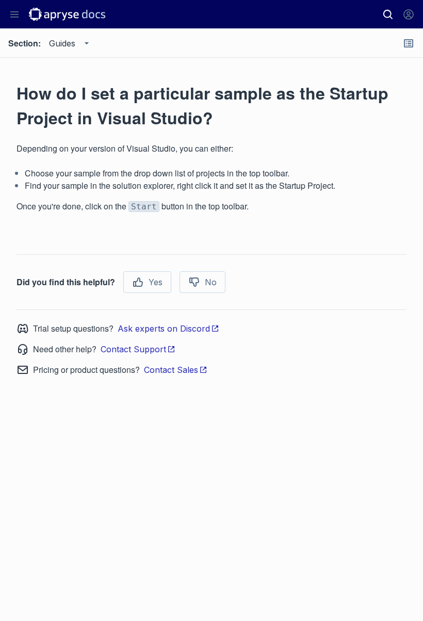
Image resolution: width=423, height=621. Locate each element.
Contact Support (133, 349)
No (211, 282)
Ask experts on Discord (164, 328)
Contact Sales (171, 370)
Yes (155, 282)
